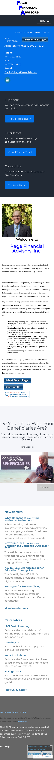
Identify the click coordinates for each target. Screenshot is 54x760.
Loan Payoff (11, 642)
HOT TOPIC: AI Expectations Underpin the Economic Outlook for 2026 (26, 546)
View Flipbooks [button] (18, 118)
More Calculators (15, 689)
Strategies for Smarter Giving (22, 586)
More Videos (27, 447)
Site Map (5, 746)
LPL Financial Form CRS (13, 712)
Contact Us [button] (15, 185)
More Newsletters (16, 608)
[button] (44, 20)
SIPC (25, 721)
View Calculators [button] (19, 152)
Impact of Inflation (15, 655)
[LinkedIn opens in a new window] (7, 80)
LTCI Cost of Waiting (17, 626)
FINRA (20, 721)
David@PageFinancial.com (20, 72)
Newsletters (13, 512)
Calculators (13, 620)
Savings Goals (12, 671)
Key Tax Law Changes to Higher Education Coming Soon (24, 569)
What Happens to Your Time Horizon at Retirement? (21, 519)
